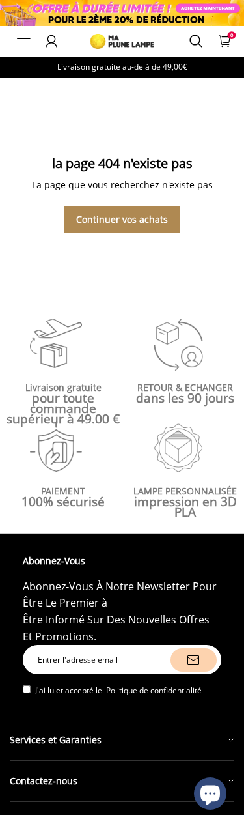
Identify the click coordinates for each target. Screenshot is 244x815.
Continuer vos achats (122, 219)
